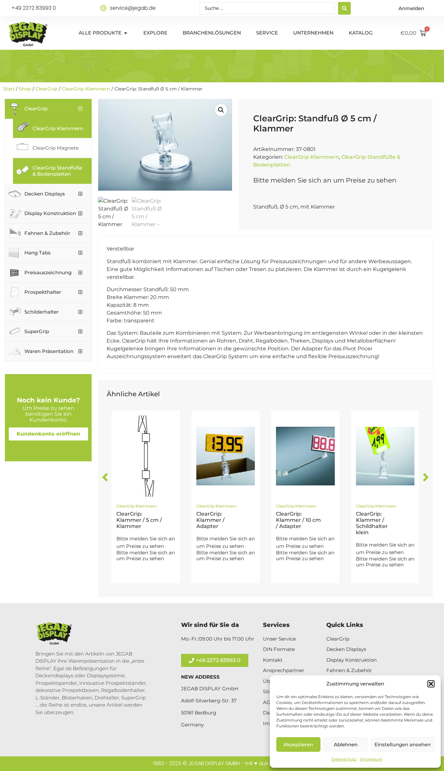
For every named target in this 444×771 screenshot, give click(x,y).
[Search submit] (344, 8)
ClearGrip (46, 89)
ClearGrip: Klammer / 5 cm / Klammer (139, 520)
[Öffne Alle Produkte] (125, 33)
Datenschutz (344, 759)
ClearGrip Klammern (86, 89)
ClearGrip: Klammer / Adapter (210, 520)
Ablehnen (346, 744)
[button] (431, 684)
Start (9, 89)
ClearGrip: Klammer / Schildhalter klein (372, 523)
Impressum (371, 759)
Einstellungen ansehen (402, 744)
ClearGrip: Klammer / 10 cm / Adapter (298, 520)
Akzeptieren (298, 744)
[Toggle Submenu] (80, 108)
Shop (25, 89)
